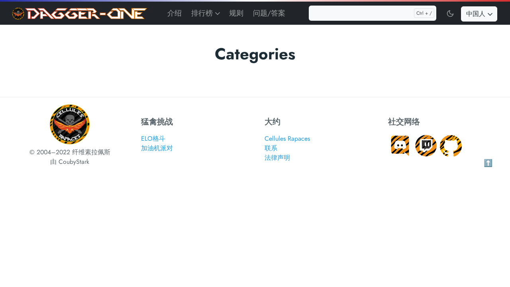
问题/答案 (269, 13)
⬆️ (488, 163)
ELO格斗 (153, 138)
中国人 (476, 13)
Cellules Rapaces (287, 138)
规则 (236, 13)
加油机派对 (157, 148)
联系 (271, 148)
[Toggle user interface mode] (450, 13)
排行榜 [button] (203, 13)
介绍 (174, 13)
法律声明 (277, 157)
